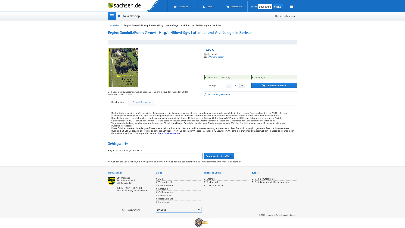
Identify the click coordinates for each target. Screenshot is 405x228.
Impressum (164, 202)
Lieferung (163, 188)
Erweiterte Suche (215, 185)
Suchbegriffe (212, 182)
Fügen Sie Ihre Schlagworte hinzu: (125, 150)
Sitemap (210, 178)
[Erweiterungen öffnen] (291, 6)
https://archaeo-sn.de (169, 133)
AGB (160, 178)
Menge (212, 85)
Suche (277, 7)
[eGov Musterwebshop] (125, 5)
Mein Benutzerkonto (265, 178)
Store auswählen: (131, 210)
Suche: (254, 6)
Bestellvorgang (165, 198)
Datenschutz (164, 195)
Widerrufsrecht (165, 182)
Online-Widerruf (166, 185)
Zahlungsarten (165, 192)
